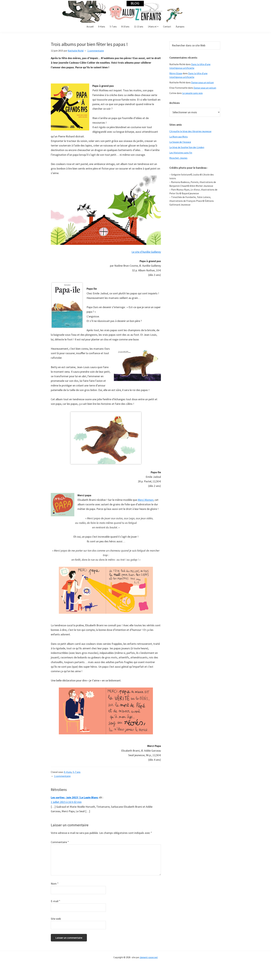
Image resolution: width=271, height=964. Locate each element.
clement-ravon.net (149, 957)
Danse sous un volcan (202, 82)
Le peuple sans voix (192, 93)
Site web (56, 918)
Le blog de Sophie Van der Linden (186, 147)
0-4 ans (68, 772)
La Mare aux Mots (178, 136)
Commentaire (60, 842)
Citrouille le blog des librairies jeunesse (190, 131)
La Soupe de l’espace (180, 141)
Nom (54, 883)
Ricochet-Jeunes (178, 157)
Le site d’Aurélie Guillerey (146, 252)
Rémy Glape (175, 73)
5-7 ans (76, 772)
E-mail (55, 901)
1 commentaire (95, 50)
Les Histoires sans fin (180, 152)
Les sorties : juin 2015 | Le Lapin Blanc (74, 797)
